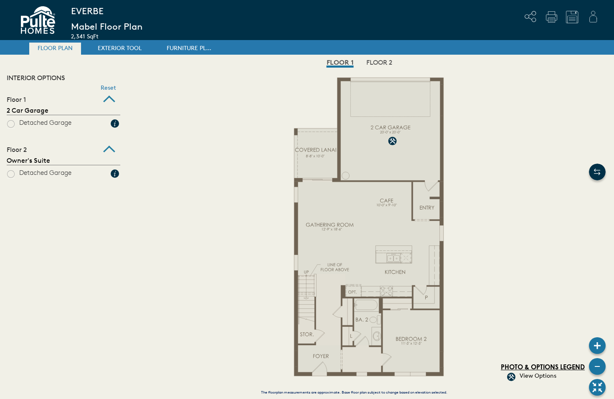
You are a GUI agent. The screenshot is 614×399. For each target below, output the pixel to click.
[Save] (572, 17)
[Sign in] (593, 16)
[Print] (551, 16)
